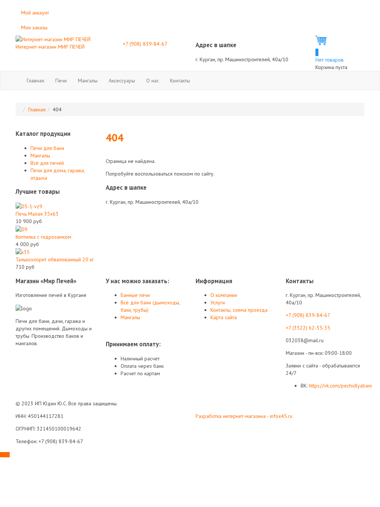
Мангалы (88, 80)
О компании (223, 295)
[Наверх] (5, 454)
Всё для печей (47, 163)
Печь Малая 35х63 (37, 213)
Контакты (180, 80)
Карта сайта (223, 317)
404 (115, 137)
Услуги (217, 302)
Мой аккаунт (35, 12)
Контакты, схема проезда (239, 310)
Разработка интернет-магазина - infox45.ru (244, 416)
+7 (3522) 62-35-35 (308, 327)
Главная (35, 80)
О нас (152, 80)
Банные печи (135, 295)
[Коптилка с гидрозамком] (21, 228)
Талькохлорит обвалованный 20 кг (55, 259)
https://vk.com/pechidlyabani (340, 385)
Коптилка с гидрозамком (43, 236)
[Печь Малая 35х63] (29, 206)
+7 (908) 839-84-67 (145, 43)
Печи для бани (47, 148)
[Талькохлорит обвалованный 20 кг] (23, 251)
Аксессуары (122, 80)
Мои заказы (34, 27)
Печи (61, 80)
